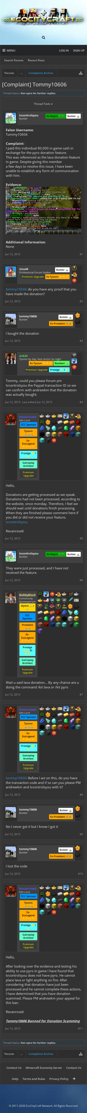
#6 (81, 580)
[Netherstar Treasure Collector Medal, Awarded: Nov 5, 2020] (64, 601)
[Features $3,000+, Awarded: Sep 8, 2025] (46, 625)
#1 (81, 254)
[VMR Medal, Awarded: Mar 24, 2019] (46, 607)
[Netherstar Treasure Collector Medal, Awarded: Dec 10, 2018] (74, 355)
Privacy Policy (58, 1079)
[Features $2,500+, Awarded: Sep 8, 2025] (40, 625)
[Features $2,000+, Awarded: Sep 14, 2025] (54, 435)
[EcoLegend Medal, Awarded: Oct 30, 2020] (40, 601)
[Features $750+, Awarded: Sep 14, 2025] (72, 428)
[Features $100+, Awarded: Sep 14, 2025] (66, 422)
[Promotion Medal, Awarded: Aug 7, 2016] (70, 594)
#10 (80, 873)
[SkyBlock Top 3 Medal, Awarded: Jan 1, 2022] (40, 607)
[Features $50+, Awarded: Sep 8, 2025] (76, 607)
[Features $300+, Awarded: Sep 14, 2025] (48, 428)
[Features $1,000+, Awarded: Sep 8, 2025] (58, 619)
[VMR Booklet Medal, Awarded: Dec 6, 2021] (52, 607)
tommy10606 (16, 289)
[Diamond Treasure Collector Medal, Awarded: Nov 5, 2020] (52, 601)
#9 (81, 834)
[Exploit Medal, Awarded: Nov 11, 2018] (40, 594)
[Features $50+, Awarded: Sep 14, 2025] (54, 422)
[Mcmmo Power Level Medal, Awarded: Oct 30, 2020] (46, 601)
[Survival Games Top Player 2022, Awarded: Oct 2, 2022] (64, 607)
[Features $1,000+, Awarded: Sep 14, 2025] (78, 428)
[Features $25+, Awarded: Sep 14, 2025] (48, 422)
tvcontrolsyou (16, 522)
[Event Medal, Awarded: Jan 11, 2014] (72, 416)
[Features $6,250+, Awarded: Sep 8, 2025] (76, 625)
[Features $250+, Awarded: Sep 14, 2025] (42, 428)
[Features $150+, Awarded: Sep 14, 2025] (72, 422)
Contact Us (13, 1068)
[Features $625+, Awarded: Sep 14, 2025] (66, 428)
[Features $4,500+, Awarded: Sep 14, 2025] (42, 441)
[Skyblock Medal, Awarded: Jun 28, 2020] (66, 416)
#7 (81, 694)
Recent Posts (36, 60)
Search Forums (13, 60)
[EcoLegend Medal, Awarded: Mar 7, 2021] (54, 416)
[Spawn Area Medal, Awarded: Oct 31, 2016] (58, 594)
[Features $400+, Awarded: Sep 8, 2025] (76, 613)
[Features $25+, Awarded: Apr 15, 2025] (77, 316)
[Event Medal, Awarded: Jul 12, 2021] (58, 607)
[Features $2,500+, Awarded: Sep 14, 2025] (60, 435)
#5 (81, 538)
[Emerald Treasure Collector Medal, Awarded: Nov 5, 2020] (58, 601)
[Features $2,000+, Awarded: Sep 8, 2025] (76, 619)
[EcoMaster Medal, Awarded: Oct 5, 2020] (76, 594)
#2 (81, 301)
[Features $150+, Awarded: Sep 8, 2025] (52, 613)
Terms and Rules (34, 1079)
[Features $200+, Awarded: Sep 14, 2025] (78, 422)
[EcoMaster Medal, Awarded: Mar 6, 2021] (48, 416)
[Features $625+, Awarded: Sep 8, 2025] (46, 619)
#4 (81, 402)
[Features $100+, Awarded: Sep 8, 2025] (46, 613)
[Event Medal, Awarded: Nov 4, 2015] (74, 268)
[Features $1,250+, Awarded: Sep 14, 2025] (42, 435)
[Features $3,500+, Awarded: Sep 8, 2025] (52, 625)
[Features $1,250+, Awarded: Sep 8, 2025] (64, 619)
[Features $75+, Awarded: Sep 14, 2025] (60, 422)
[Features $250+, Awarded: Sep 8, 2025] (64, 613)
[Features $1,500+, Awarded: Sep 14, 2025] (48, 435)
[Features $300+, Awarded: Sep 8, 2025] (70, 613)
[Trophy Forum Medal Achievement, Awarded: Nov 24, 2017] (74, 367)
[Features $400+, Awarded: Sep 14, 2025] (54, 428)
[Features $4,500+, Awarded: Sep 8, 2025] (64, 625)
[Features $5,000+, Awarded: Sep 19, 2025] (48, 441)
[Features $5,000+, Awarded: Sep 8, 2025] (70, 625)
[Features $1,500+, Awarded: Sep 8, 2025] (70, 619)
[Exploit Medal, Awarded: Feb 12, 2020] (42, 422)
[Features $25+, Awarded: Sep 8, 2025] (70, 607)
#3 (81, 340)
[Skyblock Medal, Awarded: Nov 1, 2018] (46, 594)
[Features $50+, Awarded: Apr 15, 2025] (77, 322)
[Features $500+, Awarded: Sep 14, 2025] (60, 428)
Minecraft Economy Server (44, 1068)
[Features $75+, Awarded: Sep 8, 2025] (40, 613)
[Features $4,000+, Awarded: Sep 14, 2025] (78, 435)
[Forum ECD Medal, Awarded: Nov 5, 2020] (76, 601)
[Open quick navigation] (81, 73)
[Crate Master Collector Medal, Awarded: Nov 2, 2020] (70, 601)
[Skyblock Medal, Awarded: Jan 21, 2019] (74, 361)
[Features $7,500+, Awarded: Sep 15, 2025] (40, 631)
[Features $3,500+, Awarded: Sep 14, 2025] (72, 435)
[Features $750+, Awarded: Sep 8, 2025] (52, 619)
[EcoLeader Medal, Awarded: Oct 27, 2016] (64, 594)
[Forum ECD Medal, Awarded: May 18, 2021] (60, 416)
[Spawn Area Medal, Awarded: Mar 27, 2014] (74, 275)
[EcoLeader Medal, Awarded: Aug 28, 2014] (42, 416)
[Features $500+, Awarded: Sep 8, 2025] (40, 619)
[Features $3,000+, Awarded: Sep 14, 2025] (66, 435)
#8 (81, 794)
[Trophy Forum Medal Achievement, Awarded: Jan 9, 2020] (74, 281)
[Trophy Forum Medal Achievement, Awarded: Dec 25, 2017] (52, 594)
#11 (80, 1028)
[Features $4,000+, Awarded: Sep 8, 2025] (58, 625)
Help (15, 1079)
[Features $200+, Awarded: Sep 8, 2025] (58, 613)
